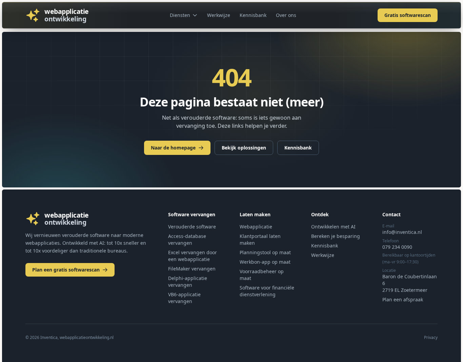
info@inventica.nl (402, 232)
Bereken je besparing (335, 236)
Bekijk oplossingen (244, 147)
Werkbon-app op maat (265, 262)
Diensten (180, 15)
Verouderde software (192, 226)
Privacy (431, 337)
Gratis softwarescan (407, 15)
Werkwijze (218, 15)
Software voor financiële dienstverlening (267, 291)
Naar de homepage (173, 147)
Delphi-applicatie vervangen (187, 281)
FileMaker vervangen (192, 268)
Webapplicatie (256, 226)
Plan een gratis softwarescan (66, 269)
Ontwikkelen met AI (333, 226)
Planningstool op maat (265, 252)
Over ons (286, 15)
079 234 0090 (397, 247)
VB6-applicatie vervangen (184, 297)
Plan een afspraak (402, 299)
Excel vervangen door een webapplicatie (192, 255)
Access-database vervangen (187, 239)
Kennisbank (253, 15)
